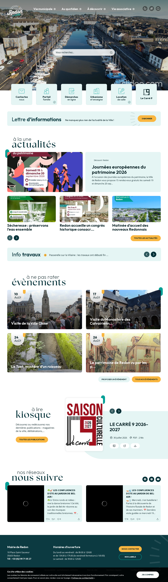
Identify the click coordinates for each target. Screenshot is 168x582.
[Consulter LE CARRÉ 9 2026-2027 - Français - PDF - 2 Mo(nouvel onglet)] (124, 445)
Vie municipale (42, 9)
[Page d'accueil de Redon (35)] (15, 13)
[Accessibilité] (151, 8)
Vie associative (121, 9)
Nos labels (130, 557)
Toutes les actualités (145, 238)
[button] (16, 237)
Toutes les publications (32, 439)
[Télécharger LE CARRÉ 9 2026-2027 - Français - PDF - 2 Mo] (135, 445)
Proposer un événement (114, 379)
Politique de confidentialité (82, 578)
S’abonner (147, 118)
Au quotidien (70, 9)
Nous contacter (130, 549)
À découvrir (94, 9)
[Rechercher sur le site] (111, 52)
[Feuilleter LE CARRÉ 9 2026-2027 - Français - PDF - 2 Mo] (84, 424)
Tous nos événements (146, 379)
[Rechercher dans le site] (158, 8)
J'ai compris (148, 574)
